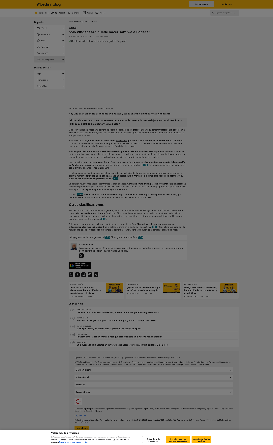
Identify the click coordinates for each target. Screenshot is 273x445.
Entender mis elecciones (153, 440)
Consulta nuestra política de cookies (73, 442)
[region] (136, 437)
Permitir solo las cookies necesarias (178, 440)
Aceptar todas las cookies (201, 440)
